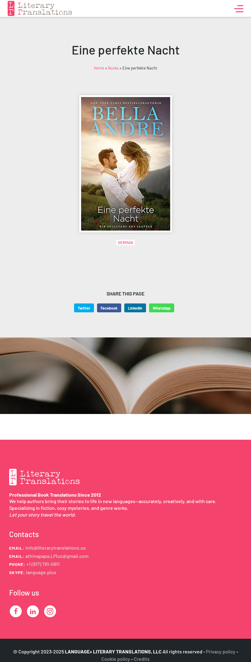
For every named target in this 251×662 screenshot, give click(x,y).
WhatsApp (161, 308)
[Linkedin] (32, 611)
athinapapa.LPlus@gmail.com (56, 556)
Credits (142, 659)
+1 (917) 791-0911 (43, 564)
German (125, 242)
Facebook (109, 308)
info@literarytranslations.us (55, 548)
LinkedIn (135, 308)
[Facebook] (15, 611)
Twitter (84, 308)
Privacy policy (220, 651)
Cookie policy (115, 659)
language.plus (41, 572)
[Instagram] (50, 611)
